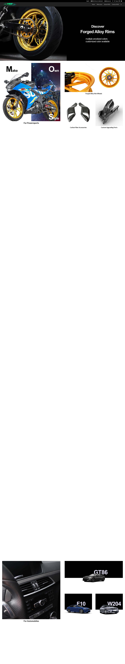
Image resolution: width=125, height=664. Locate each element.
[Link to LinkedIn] (117, 1)
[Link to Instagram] (115, 1)
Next (123, 33)
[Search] (121, 4)
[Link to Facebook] (113, 1)
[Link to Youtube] (121, 1)
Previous (1, 33)
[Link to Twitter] (119, 1)
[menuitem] (93, 4)
